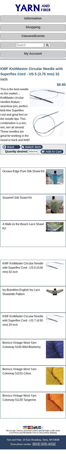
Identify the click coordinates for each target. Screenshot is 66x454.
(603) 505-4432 (44, 444)
